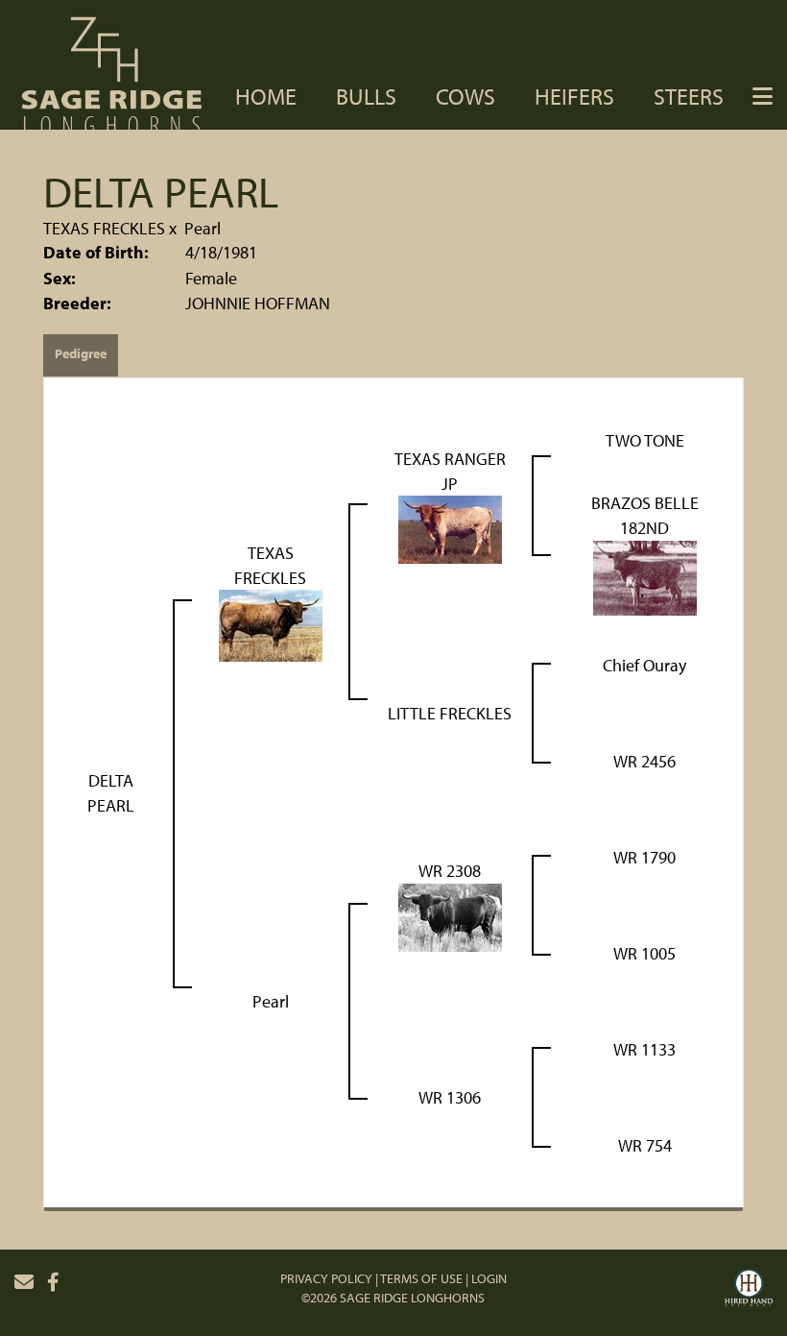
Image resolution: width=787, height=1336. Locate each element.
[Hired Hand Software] (749, 1290)
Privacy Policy (326, 1278)
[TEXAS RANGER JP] (450, 528)
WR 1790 (644, 857)
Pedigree (81, 353)
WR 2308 (449, 871)
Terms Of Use (421, 1278)
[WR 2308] (450, 916)
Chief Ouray (644, 665)
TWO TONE (645, 440)
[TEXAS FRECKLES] (270, 624)
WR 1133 (644, 1049)
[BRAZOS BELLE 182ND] (645, 576)
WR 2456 (644, 761)
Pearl (202, 228)
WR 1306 (449, 1097)
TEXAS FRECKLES (104, 228)
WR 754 (645, 1145)
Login (489, 1278)
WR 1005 (644, 953)
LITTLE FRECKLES (450, 713)
